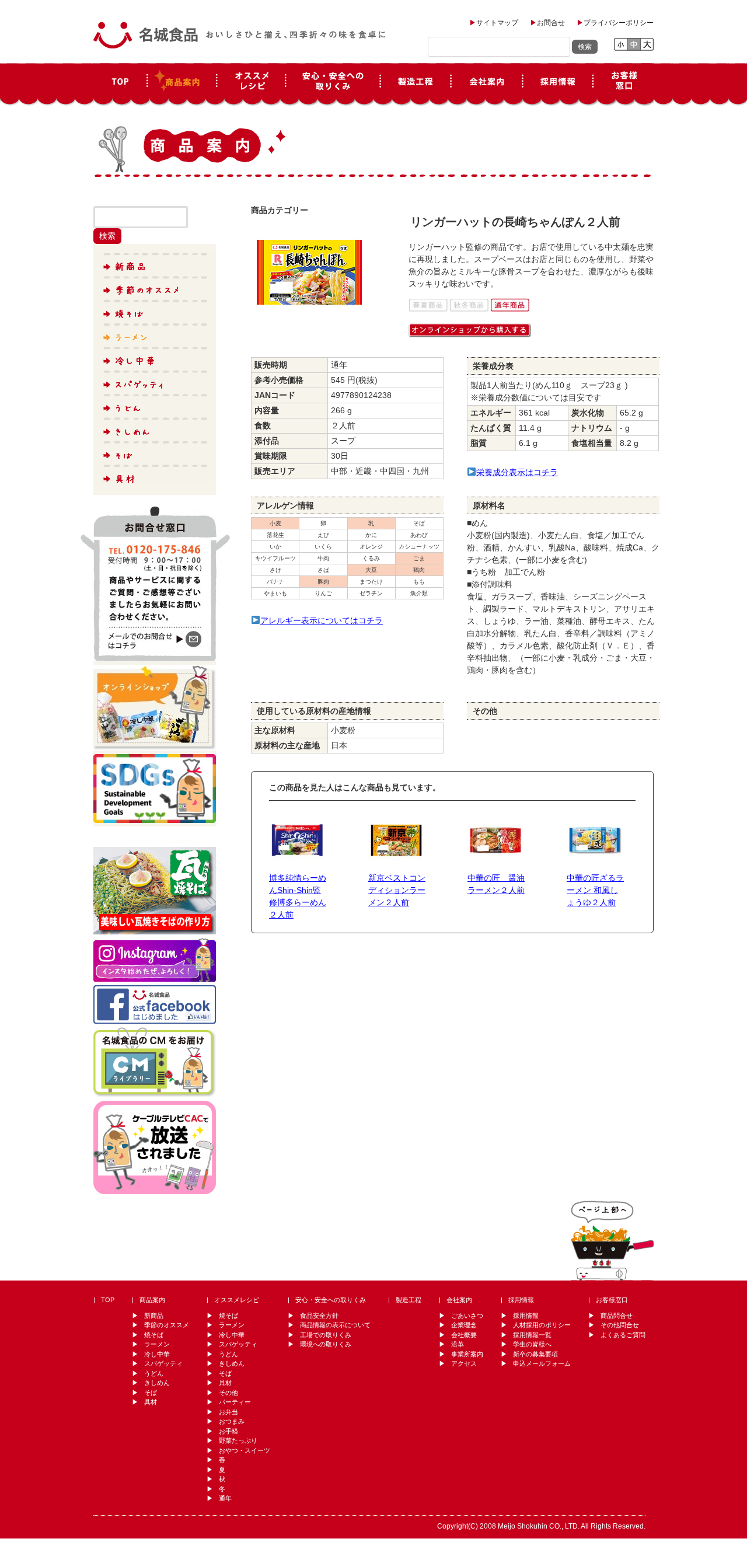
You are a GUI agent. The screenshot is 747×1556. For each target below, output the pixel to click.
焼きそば (154, 311)
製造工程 (416, 84)
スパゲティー (154, 381)
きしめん (154, 427)
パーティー (235, 1401)
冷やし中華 (154, 357)
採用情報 (557, 84)
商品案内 (182, 84)
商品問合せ (617, 1315)
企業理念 (464, 1324)
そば (154, 451)
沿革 (457, 1344)
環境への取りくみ (325, 1344)
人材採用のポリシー (542, 1324)
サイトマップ (497, 23)
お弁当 (228, 1411)
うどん (154, 404)
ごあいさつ (467, 1315)
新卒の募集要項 (535, 1354)
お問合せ (551, 23)
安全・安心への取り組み (333, 84)
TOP (120, 84)
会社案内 (486, 84)
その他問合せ (620, 1324)
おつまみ (232, 1421)
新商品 (154, 264)
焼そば (153, 1334)
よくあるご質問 (623, 1334)
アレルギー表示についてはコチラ (321, 620)
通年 (225, 1498)
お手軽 (228, 1431)
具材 (154, 474)
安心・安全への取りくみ (330, 1299)
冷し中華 (157, 1354)
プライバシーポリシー (619, 23)
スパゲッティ (163, 1363)
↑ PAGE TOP (612, 1239)
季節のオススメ (154, 287)
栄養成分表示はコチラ (517, 472)
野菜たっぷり (238, 1440)
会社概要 (464, 1334)
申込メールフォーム (542, 1363)
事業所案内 (467, 1354)
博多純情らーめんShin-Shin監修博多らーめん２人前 (297, 896)
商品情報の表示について (335, 1324)
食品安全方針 (319, 1315)
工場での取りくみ (325, 1334)
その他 (228, 1392)
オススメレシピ (251, 84)
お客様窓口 (623, 84)
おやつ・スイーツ (244, 1450)
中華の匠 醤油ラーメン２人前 (496, 884)
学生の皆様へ (532, 1344)
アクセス (464, 1363)
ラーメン (154, 334)
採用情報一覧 (532, 1334)
